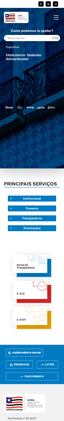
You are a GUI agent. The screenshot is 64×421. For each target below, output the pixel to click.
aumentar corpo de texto (48, 4)
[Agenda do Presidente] (51, 107)
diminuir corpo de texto (55, 4)
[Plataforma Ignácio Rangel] (19, 107)
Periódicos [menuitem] (21, 364)
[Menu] (56, 17)
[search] (57, 38)
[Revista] (30, 107)
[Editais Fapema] (40, 107)
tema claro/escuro (41, 4)
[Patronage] (9, 107)
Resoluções (34, 54)
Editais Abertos (15, 54)
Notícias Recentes (17, 58)
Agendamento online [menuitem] (26, 352)
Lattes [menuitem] (49, 364)
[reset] (53, 38)
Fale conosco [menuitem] (33, 376)
